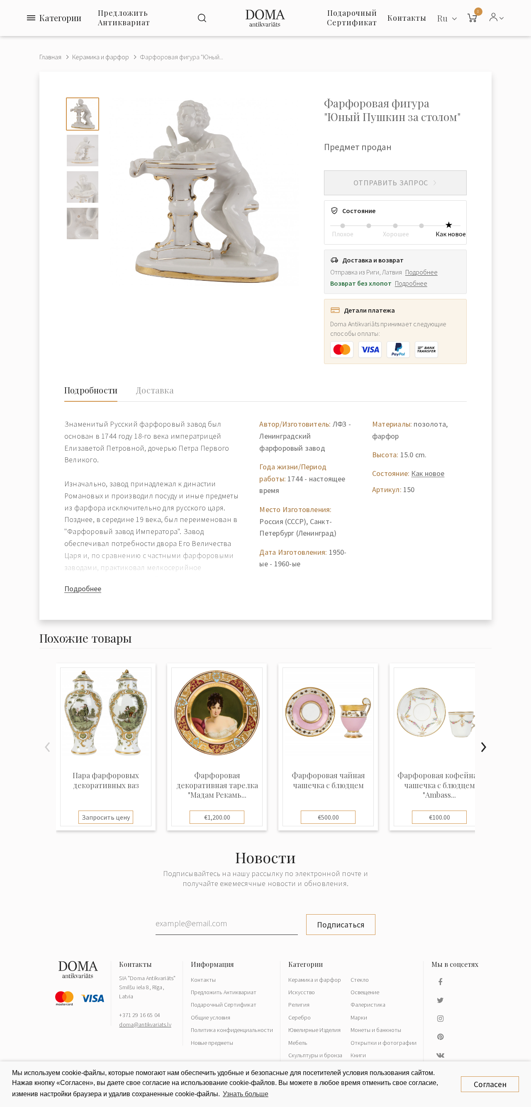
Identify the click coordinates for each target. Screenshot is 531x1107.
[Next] (483, 747)
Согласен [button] (490, 1084)
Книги (358, 1055)
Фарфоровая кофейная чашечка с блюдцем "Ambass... (439, 785)
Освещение (365, 992)
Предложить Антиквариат (124, 17)
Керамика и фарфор (100, 57)
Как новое (427, 473)
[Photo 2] (82, 150)
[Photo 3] (82, 187)
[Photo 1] (82, 114)
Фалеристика (368, 1004)
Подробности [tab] (90, 390)
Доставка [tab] (155, 390)
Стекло (360, 979)
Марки (359, 1017)
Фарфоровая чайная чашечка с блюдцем (328, 780)
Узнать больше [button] (245, 1093)
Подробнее (421, 272)
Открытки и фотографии (384, 1042)
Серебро (299, 1017)
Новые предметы (212, 1042)
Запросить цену (106, 817)
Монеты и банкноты (376, 1030)
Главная (50, 57)
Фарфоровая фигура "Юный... (181, 57)
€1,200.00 (217, 817)
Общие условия (210, 1017)
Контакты (203, 979)
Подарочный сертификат (352, 17)
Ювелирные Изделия (314, 1030)
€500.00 (328, 817)
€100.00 (439, 817)
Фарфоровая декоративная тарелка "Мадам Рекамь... (217, 785)
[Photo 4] (82, 223)
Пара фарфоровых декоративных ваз (106, 780)
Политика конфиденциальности (232, 1030)
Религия (298, 1004)
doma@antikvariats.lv (145, 1024)
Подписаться (341, 925)
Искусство (301, 992)
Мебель (297, 1042)
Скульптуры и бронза (315, 1055)
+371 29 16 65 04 (139, 1015)
